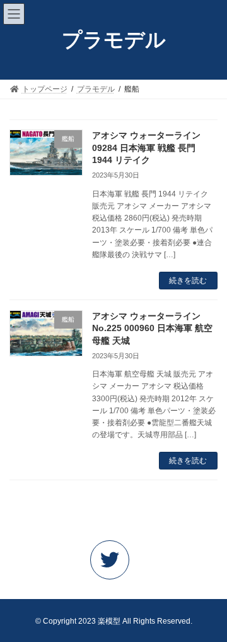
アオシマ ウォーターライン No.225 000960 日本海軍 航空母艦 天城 (152, 328)
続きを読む (188, 280)
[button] (113, 563)
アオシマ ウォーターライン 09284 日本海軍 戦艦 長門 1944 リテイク (146, 147)
